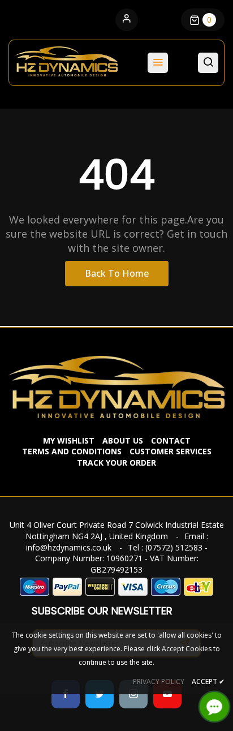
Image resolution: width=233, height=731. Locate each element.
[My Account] (126, 19)
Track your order (116, 462)
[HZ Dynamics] (116, 385)
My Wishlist (68, 440)
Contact (171, 440)
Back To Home (117, 273)
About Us (122, 440)
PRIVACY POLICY (158, 681)
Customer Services (171, 451)
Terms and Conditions (72, 451)
